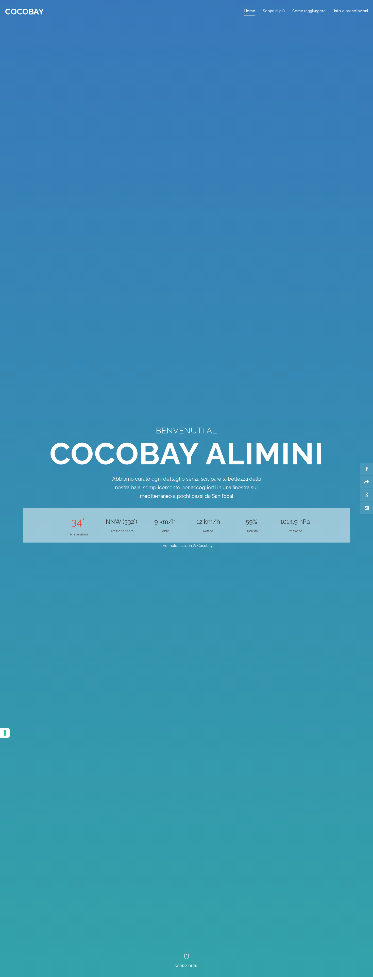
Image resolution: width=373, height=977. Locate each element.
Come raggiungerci (309, 11)
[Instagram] (366, 508)
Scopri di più (274, 11)
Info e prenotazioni (351, 11)
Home (249, 11)
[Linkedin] (366, 495)
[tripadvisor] (366, 482)
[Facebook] (366, 469)
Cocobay (24, 11)
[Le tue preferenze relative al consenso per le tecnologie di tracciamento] (5, 733)
